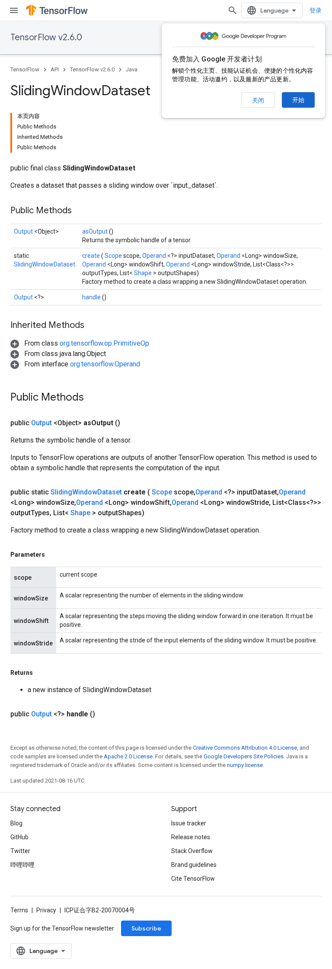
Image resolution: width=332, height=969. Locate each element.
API (55, 69)
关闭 (258, 100)
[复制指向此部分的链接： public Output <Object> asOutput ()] (130, 423)
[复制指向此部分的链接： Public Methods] (82, 211)
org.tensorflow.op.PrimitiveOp (104, 343)
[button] (79, 343)
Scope (114, 255)
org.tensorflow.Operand (105, 364)
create (91, 255)
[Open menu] (13, 10)
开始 (298, 100)
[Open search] (232, 10)
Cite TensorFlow (193, 878)
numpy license (245, 765)
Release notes (190, 837)
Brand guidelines (194, 864)
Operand (154, 255)
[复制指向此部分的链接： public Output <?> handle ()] (105, 714)
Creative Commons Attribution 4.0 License (245, 747)
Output (24, 231)
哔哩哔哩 (22, 864)
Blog (16, 823)
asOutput (95, 231)
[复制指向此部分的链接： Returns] (42, 672)
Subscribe (146, 928)
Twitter (20, 850)
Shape (143, 273)
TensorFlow (24, 69)
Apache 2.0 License (128, 756)
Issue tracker (188, 823)
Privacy (46, 910)
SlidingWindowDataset (44, 264)
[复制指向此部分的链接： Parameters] (55, 554)
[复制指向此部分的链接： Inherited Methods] (95, 326)
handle (92, 297)
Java (131, 69)
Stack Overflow (192, 850)
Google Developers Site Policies (244, 756)
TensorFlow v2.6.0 (46, 37)
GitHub (19, 837)
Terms (19, 910)
